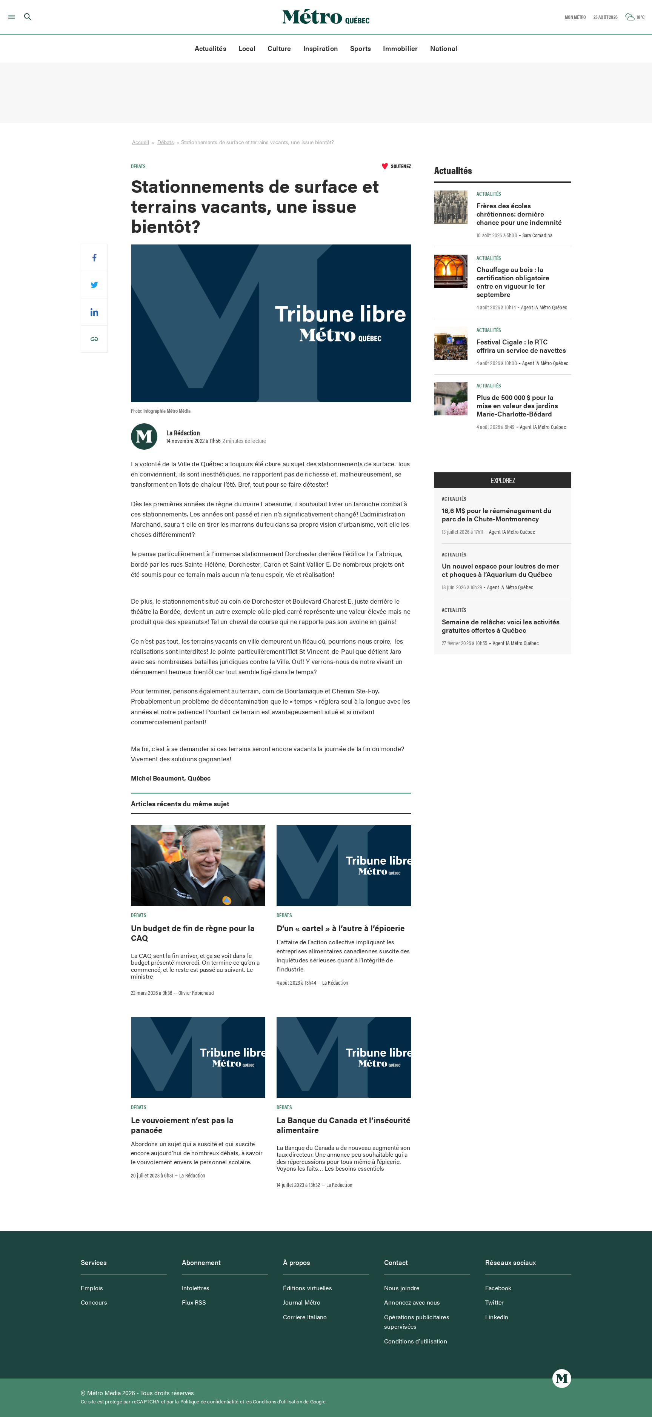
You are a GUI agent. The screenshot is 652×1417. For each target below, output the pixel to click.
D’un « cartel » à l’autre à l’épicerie (341, 927)
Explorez (503, 480)
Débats (165, 142)
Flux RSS (194, 1302)
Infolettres (195, 1287)
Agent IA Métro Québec (544, 307)
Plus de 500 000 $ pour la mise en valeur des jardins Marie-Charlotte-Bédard (517, 405)
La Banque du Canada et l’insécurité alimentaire (344, 1124)
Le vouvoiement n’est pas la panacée (182, 1124)
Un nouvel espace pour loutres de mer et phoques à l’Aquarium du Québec (500, 570)
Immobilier (400, 48)
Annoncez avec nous (412, 1302)
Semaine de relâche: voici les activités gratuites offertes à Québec (501, 626)
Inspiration (320, 48)
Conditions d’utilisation (415, 1341)
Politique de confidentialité (209, 1401)
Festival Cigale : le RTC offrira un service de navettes (521, 346)
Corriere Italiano (305, 1316)
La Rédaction (183, 432)
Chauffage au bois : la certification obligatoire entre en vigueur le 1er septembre (513, 281)
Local (246, 48)
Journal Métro (302, 1302)
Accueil (140, 142)
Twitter (494, 1302)
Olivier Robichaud (196, 992)
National (444, 48)
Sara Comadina (538, 235)
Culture (279, 48)
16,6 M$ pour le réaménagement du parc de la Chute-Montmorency (496, 514)
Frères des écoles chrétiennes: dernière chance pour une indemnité (519, 214)
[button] (10, 17)
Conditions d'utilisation (277, 1401)
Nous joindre (401, 1287)
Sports (360, 48)
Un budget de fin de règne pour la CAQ (193, 932)
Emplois (92, 1287)
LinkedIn (497, 1316)
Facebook (498, 1287)
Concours (94, 1302)
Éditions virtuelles (307, 1287)
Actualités (210, 48)
